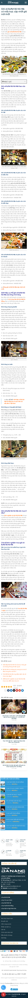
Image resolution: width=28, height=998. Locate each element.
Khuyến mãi (4, 921)
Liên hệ (3, 929)
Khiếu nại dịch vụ (6, 926)
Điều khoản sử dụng (6, 935)
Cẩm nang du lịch (6, 924)
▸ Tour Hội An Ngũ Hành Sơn (8, 908)
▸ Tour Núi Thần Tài (6, 903)
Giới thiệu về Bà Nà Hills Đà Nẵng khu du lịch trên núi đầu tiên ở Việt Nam (14, 401)
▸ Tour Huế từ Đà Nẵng (7, 905)
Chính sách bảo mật (7, 932)
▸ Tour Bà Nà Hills (5, 897)
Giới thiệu (3, 937)
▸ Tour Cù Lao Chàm (6, 900)
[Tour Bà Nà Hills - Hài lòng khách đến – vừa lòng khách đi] (13, 2)
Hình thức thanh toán (7, 918)
